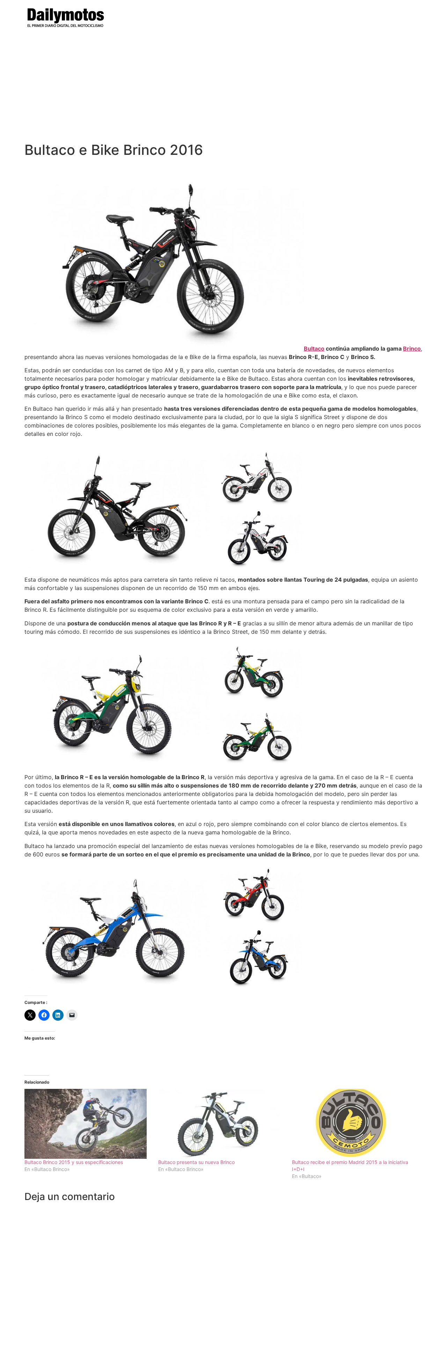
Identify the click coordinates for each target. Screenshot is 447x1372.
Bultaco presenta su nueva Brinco (196, 1162)
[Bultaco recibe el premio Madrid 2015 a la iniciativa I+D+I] (355, 1124)
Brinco (412, 348)
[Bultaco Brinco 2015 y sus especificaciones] (87, 1124)
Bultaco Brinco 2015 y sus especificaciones (73, 1162)
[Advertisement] (223, 89)
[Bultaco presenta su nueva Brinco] (221, 1124)
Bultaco (314, 348)
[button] (117, 505)
